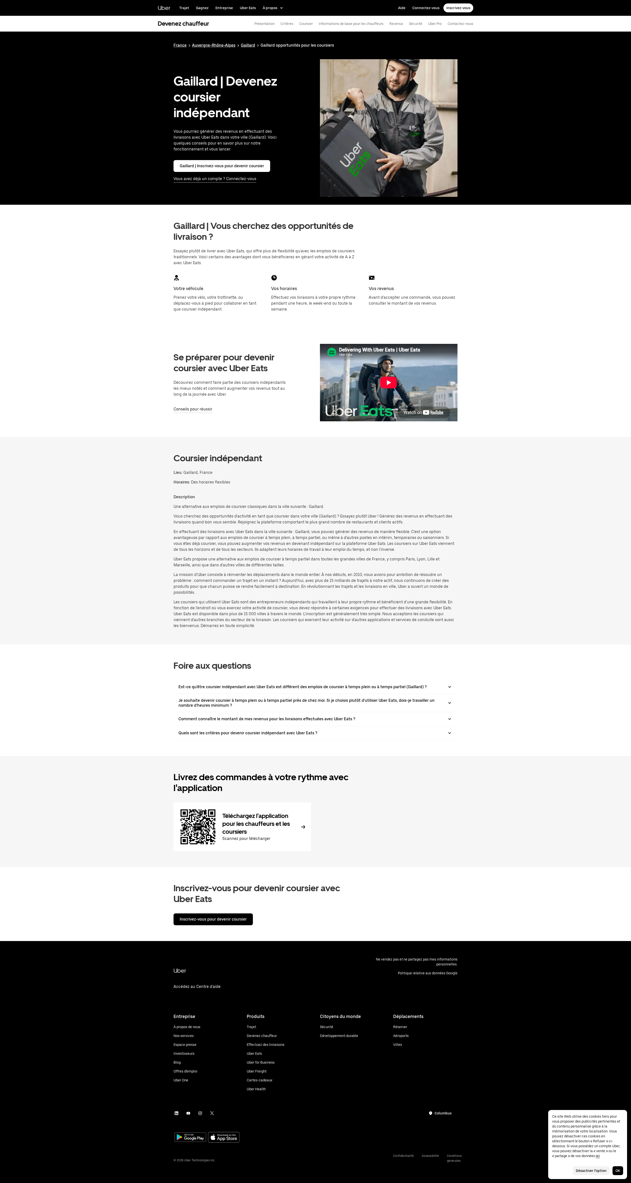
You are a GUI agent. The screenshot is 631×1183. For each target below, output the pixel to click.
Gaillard (248, 45)
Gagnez (202, 8)
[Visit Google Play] (190, 1137)
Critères (286, 24)
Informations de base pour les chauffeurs (351, 24)
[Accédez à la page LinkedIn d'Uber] (176, 1113)
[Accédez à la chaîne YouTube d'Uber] (188, 1113)
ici (598, 1156)
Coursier (306, 24)
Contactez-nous (460, 24)
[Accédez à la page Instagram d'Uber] (200, 1113)
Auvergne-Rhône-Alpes (213, 45)
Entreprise (224, 8)
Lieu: (178, 472)
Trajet (184, 8)
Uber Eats (248, 8)
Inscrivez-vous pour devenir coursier (213, 919)
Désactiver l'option (591, 1171)
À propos (270, 8)
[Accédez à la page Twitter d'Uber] (212, 1113)
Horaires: (182, 482)
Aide (401, 8)
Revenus (396, 24)
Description (184, 497)
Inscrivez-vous (458, 8)
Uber (164, 7)
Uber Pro (435, 24)
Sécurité (415, 24)
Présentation (264, 24)
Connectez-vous (425, 8)
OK (617, 1171)
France (180, 45)
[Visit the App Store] (224, 1138)
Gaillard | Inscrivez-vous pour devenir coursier (222, 166)
